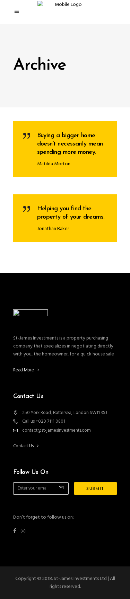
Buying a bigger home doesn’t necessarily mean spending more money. (70, 144)
